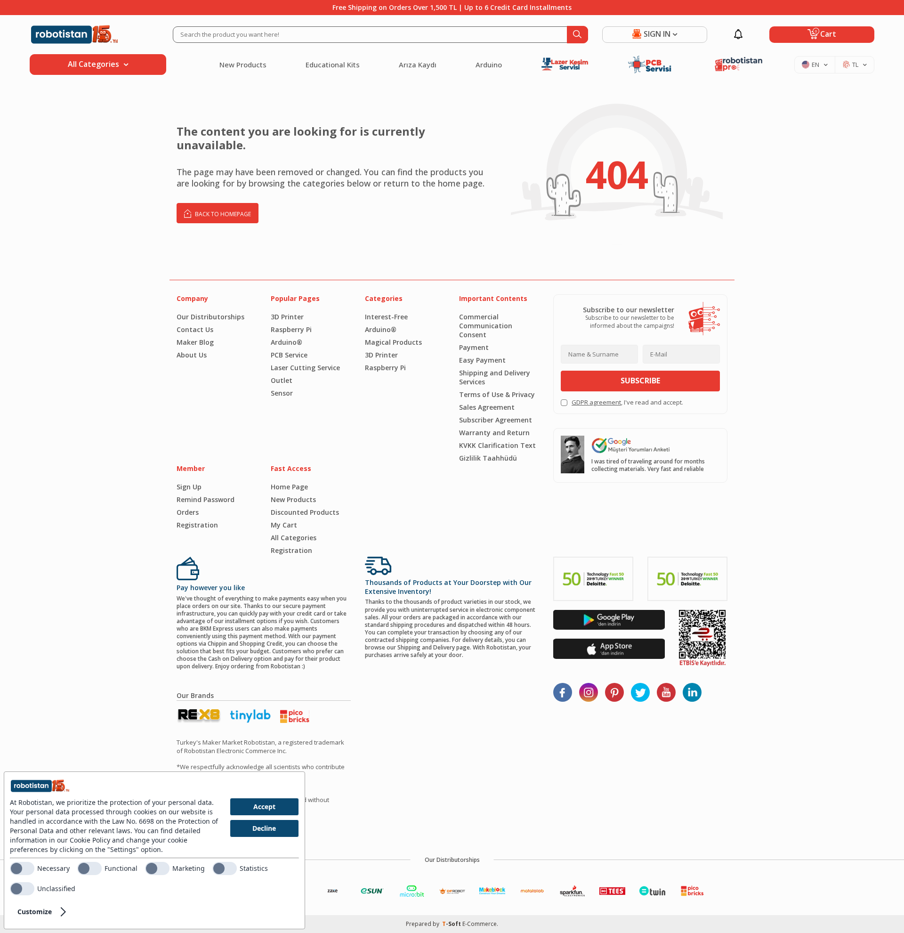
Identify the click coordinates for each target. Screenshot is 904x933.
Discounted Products (305, 512)
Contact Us (195, 329)
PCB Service (289, 354)
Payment (474, 347)
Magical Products (393, 342)
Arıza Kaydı (417, 64)
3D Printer (287, 316)
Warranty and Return (494, 432)
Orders (188, 512)
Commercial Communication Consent (485, 325)
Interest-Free (386, 316)
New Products (242, 64)
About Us (192, 354)
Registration (197, 524)
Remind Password (205, 499)
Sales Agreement (487, 407)
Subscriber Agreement (495, 419)
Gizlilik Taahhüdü (488, 458)
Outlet (281, 380)
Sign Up (189, 486)
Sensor (282, 393)
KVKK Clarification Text (497, 445)
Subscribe (640, 380)
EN (815, 64)
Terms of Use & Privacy (497, 394)
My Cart (284, 524)
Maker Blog (195, 342)
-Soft (452, 924)
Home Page (289, 486)
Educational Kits (333, 64)
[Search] (577, 34)
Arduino (489, 64)
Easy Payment (482, 360)
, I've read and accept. (627, 402)
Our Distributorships (210, 316)
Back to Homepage (222, 214)
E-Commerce (479, 924)
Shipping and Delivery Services (494, 377)
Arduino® (286, 342)
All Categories (293, 537)
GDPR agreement (596, 402)
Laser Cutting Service (305, 367)
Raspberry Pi (291, 329)
